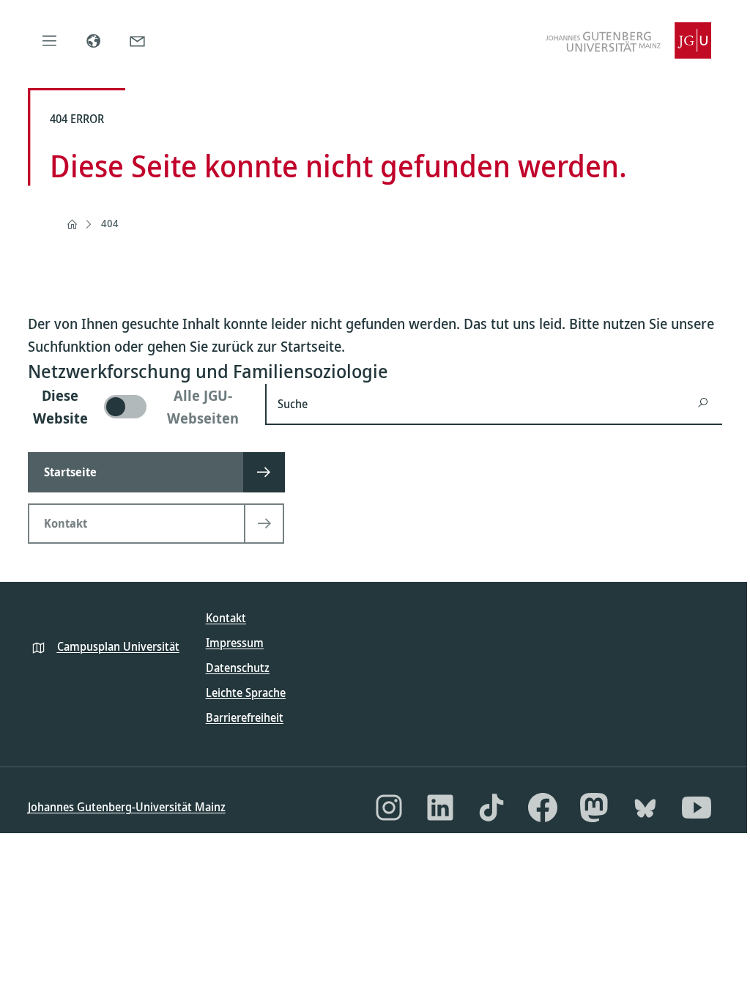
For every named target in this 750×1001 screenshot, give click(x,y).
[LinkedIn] (440, 807)
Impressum (235, 643)
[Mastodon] (594, 807)
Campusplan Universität (118, 646)
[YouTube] (696, 807)
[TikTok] (491, 807)
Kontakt (226, 618)
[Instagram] (389, 807)
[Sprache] (94, 40)
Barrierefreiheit (244, 717)
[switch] (138, 406)
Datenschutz (238, 668)
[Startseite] (71, 224)
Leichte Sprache (246, 692)
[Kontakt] (138, 40)
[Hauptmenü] (50, 40)
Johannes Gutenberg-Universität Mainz (127, 807)
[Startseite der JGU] (628, 40)
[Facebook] (542, 807)
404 (110, 223)
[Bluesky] (645, 807)
